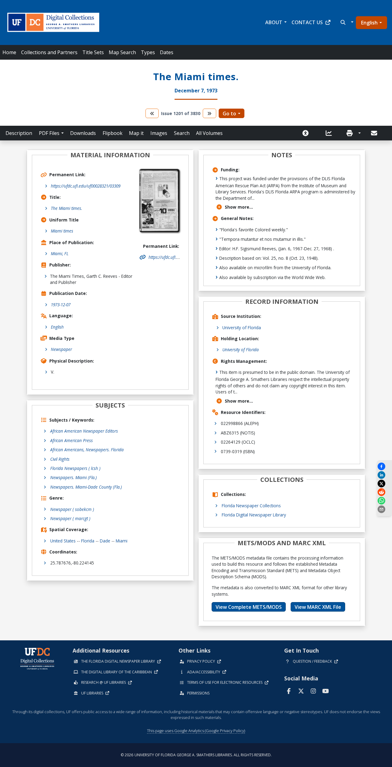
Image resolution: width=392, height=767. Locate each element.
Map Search (122, 52)
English (369, 22)
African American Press (71, 440)
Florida (87, 541)
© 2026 (196, 755)
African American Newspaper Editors (84, 431)
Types (148, 52)
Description (19, 133)
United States (63, 541)
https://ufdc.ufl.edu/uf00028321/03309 (85, 186)
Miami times (62, 231)
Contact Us (307, 22)
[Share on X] (384, 483)
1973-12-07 (60, 304)
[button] (346, 22)
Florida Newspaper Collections (251, 505)
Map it (136, 133)
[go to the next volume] (209, 113)
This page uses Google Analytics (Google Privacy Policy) (196, 730)
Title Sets (93, 52)
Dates (166, 52)
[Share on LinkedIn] (384, 475)
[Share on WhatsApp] (384, 501)
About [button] (273, 22)
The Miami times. (66, 208)
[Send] (374, 133)
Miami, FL (60, 253)
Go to (229, 113)
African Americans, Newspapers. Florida (87, 449)
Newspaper (61, 349)
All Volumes (209, 133)
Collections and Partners (49, 52)
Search (182, 133)
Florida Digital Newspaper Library (254, 515)
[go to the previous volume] (152, 113)
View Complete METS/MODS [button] (249, 607)
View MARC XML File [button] (318, 607)
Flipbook (113, 133)
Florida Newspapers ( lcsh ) (75, 468)
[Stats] (331, 133)
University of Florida (241, 327)
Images (158, 133)
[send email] (384, 509)
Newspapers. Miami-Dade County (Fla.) (86, 487)
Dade (105, 541)
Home (9, 52)
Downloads (83, 133)
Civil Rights (60, 459)
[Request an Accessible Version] (307, 133)
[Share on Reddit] (384, 492)
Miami (121, 541)
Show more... (239, 207)
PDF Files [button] (49, 133)
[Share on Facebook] (384, 466)
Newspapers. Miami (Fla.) (73, 477)
